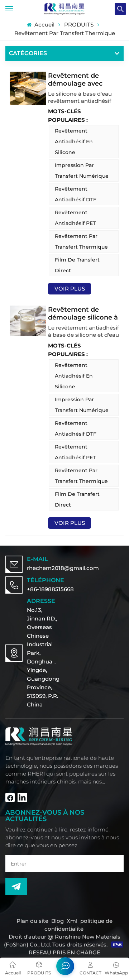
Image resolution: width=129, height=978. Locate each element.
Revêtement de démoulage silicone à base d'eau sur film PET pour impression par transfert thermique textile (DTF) (83, 313)
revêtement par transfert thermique (81, 241)
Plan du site (33, 920)
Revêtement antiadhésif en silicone (74, 141)
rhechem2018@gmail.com (63, 568)
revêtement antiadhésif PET (75, 217)
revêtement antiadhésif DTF (75, 194)
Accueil (43, 24)
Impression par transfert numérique (82, 170)
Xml (72, 920)
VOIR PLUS (69, 288)
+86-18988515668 (50, 589)
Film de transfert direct (77, 265)
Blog (57, 920)
